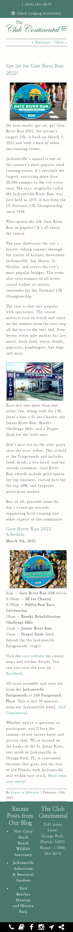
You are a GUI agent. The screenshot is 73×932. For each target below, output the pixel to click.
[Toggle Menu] (64, 28)
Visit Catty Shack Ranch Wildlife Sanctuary (23, 843)
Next (59, 42)
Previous (42, 42)
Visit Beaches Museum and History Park (23, 900)
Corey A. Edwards (25, 792)
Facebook (14, 673)
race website (33, 656)
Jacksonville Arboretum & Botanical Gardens (23, 871)
